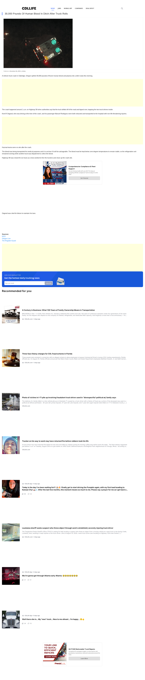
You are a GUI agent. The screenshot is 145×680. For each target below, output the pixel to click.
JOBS (59, 8)
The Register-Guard (9, 241)
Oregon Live (6, 238)
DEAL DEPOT (90, 8)
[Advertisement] (61, 93)
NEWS (53, 8)
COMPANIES (79, 8)
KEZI (4, 236)
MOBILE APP (68, 8)
